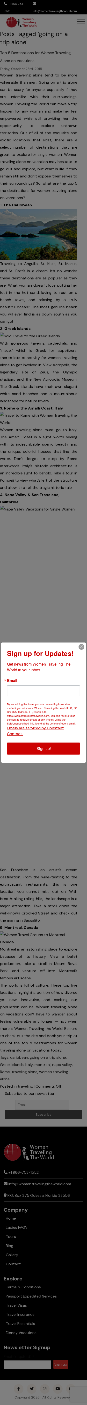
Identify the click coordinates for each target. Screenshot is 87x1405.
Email (12, 680)
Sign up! (43, 748)
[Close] (81, 647)
